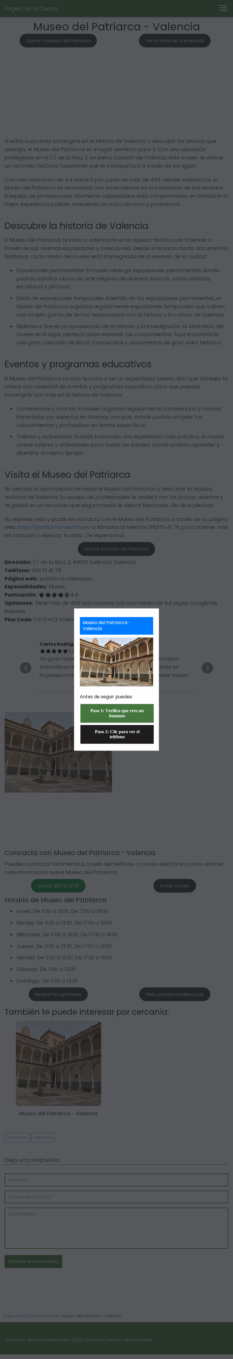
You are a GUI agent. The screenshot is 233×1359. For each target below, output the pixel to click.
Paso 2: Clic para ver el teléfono (117, 734)
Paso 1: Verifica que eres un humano (117, 713)
